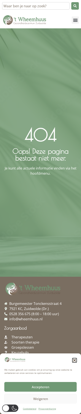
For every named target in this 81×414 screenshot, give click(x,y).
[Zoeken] (75, 6)
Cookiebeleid (29, 408)
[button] (74, 360)
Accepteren (40, 387)
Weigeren (40, 399)
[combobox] (36, 6)
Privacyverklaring (47, 408)
